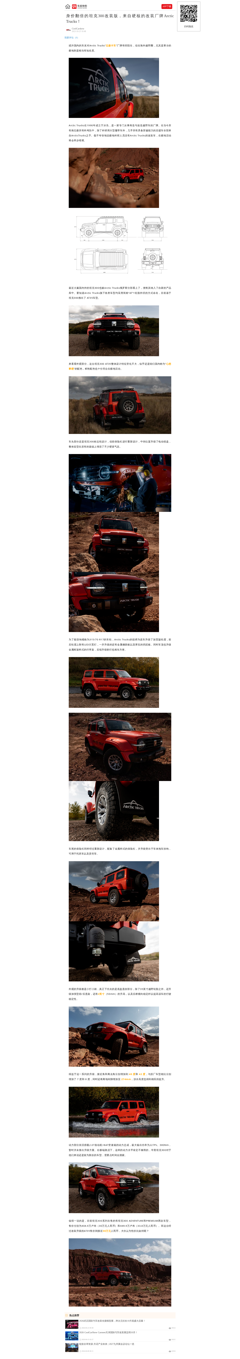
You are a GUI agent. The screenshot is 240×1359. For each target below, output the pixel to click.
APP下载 (166, 6)
